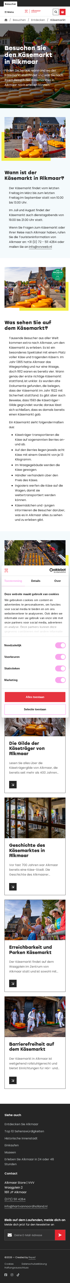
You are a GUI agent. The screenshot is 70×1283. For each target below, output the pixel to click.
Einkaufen (11, 1145)
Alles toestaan (35, 697)
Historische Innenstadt (21, 1138)
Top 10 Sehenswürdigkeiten (24, 1131)
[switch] (60, 657)
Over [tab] (57, 580)
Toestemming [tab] (13, 580)
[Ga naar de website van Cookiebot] (50, 570)
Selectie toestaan (35, 709)
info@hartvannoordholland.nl (25, 1206)
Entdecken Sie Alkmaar (21, 1124)
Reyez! (32, 1257)
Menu (10, 12)
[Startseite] (5, 20)
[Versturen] (60, 1235)
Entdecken (38, 20)
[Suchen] (56, 12)
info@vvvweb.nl (40, 247)
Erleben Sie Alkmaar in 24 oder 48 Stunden (29, 1161)
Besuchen (19, 20)
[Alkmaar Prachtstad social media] (5, 1274)
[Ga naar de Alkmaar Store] (63, 12)
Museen (10, 1152)
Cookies (9, 1263)
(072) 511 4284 (15, 1199)
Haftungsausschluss (16, 1267)
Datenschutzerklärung (34, 1263)
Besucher (10, 4)
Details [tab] (35, 580)
